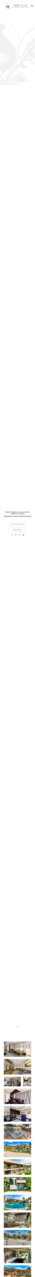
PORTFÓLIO (17, 530)
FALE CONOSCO (17, 524)
